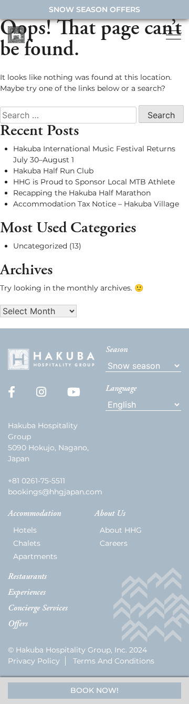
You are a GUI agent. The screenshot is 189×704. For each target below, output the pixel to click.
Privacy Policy (34, 661)
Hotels (25, 530)
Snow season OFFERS (94, 9)
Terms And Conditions (113, 661)
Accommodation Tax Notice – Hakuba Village (96, 204)
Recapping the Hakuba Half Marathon (82, 193)
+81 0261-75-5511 (36, 480)
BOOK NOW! (94, 690)
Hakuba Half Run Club (53, 170)
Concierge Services (38, 608)
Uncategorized (40, 246)
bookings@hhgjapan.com (55, 491)
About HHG (121, 530)
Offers (18, 624)
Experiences (27, 592)
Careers (114, 543)
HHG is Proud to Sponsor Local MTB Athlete (94, 182)
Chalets (26, 543)
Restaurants (27, 577)
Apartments (35, 556)
